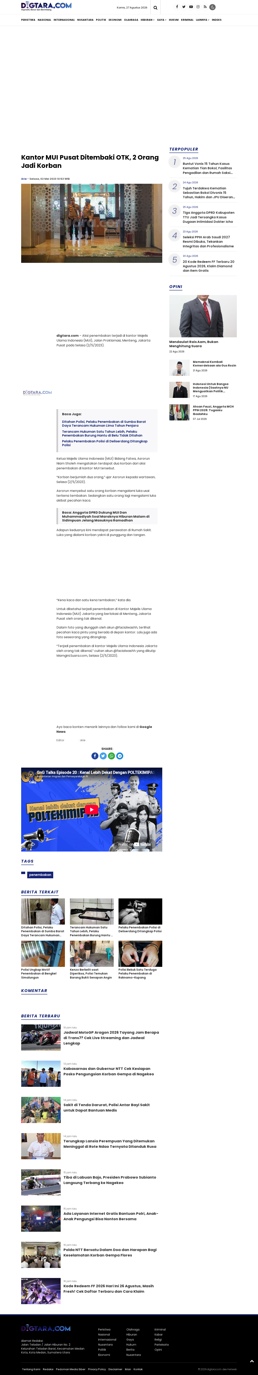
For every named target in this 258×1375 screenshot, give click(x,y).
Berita (130, 1350)
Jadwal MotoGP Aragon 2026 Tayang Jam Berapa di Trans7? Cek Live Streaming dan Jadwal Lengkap (111, 1038)
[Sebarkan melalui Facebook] (95, 756)
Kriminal (187, 20)
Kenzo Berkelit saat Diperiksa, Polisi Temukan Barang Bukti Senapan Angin (91, 974)
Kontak (138, 1369)
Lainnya (201, 20)
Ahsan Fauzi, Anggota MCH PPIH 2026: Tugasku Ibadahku (213, 410)
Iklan (128, 1369)
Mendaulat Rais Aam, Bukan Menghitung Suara (193, 344)
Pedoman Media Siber (70, 1369)
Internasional (64, 20)
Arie (24, 179)
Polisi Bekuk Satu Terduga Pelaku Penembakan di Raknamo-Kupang (138, 974)
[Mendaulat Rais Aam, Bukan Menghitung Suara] (203, 330)
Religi (158, 1340)
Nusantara (85, 20)
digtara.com (214, 1369)
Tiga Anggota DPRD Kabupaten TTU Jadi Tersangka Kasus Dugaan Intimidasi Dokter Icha (208, 217)
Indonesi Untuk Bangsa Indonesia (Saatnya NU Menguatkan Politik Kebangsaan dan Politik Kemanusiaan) (211, 391)
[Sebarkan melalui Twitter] (103, 756)
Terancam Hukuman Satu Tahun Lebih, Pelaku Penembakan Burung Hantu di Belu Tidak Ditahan (102, 433)
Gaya (160, 20)
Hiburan (146, 20)
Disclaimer (115, 1369)
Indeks (217, 20)
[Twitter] (184, 7)
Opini (158, 1350)
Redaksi (48, 1369)
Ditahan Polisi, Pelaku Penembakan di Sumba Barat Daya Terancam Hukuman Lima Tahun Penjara (104, 423)
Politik (101, 20)
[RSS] (205, 7)
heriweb (232, 1369)
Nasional (44, 20)
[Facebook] (177, 7)
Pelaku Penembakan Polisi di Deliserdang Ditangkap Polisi (105, 443)
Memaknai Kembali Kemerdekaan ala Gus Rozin (214, 363)
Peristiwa (28, 20)
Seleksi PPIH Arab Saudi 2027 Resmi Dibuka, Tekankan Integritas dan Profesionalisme (208, 242)
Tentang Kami (31, 1369)
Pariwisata (162, 1345)
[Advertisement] (129, 60)
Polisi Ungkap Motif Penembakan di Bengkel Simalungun (38, 974)
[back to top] (252, 1361)
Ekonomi (115, 20)
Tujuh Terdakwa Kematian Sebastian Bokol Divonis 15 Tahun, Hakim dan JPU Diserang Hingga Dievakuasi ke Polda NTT (209, 195)
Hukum (174, 20)
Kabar (159, 1335)
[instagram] (198, 7)
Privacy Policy (97, 1369)
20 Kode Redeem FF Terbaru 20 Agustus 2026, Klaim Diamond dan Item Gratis (208, 266)
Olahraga (131, 20)
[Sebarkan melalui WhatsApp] (111, 756)
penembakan (40, 874)
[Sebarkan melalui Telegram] (119, 756)
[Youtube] (191, 7)
